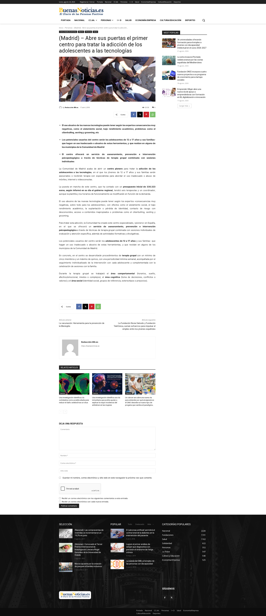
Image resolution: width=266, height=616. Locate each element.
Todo (130, 524)
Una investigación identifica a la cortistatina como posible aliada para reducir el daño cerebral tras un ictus (74, 400)
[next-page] (65, 412)
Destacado (139, 524)
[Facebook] (133, 114)
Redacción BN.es (71, 107)
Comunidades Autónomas (68, 32)
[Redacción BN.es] (61, 107)
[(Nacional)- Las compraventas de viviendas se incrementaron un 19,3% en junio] (65, 533)
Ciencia (62, 393)
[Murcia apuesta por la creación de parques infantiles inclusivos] (65, 567)
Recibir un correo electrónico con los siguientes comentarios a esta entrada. (95, 498)
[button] (203, 20)
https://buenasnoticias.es (90, 346)
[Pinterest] (146, 114)
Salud (95, 32)
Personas (68, 28)
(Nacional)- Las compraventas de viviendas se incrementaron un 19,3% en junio (89, 533)
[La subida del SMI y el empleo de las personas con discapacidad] (117, 564)
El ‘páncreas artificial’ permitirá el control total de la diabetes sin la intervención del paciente (140, 533)
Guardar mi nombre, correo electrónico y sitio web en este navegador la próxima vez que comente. (107, 478)
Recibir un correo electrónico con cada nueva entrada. (85, 502)
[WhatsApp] (152, 114)
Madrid (81, 32)
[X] (140, 114)
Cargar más (183, 106)
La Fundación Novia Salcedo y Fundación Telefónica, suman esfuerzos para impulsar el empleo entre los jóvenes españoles (134, 326)
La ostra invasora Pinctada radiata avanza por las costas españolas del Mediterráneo (190, 59)
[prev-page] (60, 412)
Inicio (61, 28)
